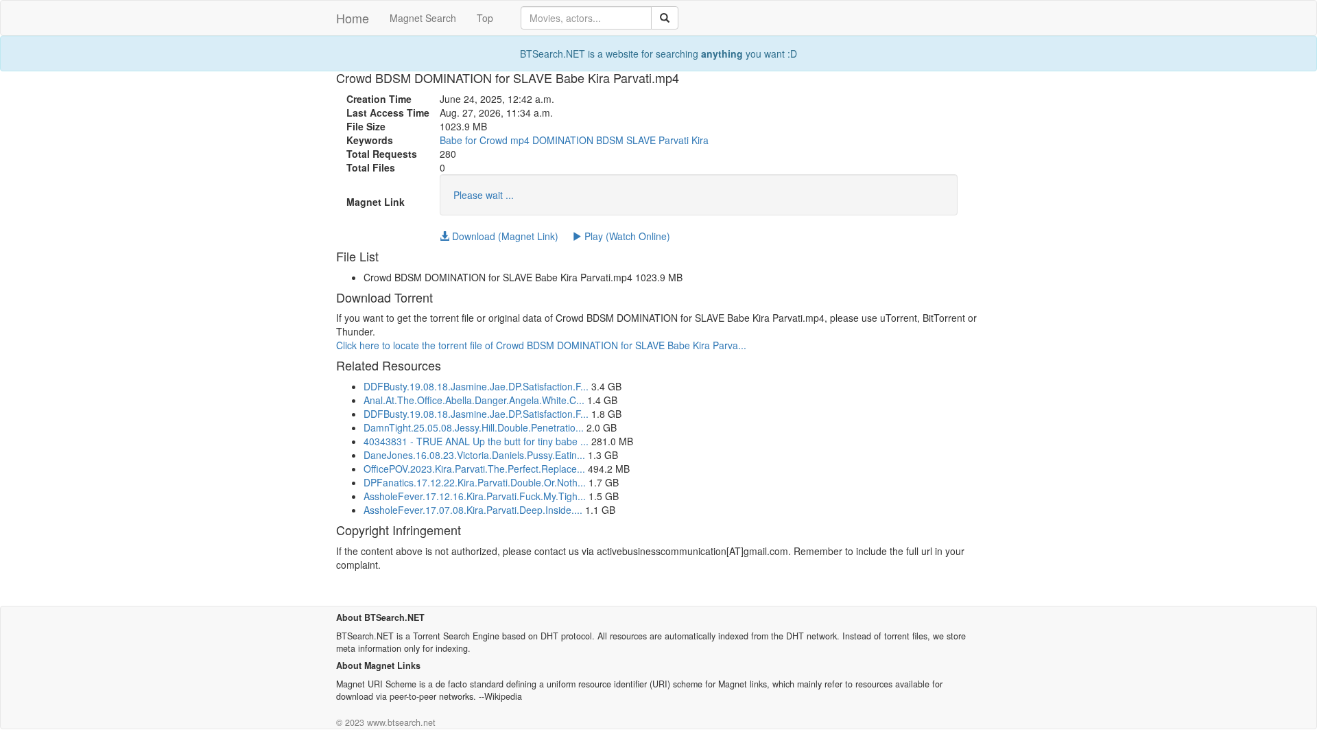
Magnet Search (423, 18)
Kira (700, 140)
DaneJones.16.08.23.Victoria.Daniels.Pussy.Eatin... (474, 455)
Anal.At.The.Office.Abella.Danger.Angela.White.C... (474, 400)
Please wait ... (483, 195)
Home (352, 18)
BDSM (610, 140)
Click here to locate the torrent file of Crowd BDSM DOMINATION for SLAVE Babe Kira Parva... (541, 345)
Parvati (673, 140)
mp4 (520, 140)
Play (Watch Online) (626, 236)
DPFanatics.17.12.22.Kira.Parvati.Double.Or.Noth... (475, 482)
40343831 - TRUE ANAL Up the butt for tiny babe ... (476, 441)
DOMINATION (562, 140)
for (471, 140)
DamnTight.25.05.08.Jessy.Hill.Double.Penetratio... (474, 427)
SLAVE (641, 140)
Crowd (493, 140)
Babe (451, 140)
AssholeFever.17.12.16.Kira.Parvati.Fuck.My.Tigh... (475, 496)
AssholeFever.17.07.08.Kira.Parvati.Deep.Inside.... (473, 510)
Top (485, 18)
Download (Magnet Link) (503, 236)
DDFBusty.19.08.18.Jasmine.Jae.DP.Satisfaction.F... (476, 386)
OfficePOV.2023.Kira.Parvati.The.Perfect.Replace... (474, 468)
